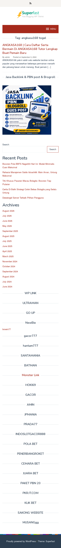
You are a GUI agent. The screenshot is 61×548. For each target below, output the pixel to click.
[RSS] (30, 3)
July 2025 (7, 241)
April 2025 (7, 251)
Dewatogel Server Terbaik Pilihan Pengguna (23, 197)
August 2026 (8, 210)
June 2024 (7, 286)
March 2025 (8, 256)
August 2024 (8, 276)
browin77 (6, 329)
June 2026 (7, 220)
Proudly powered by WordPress (21, 541)
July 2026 (7, 215)
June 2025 (7, 246)
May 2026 (7, 225)
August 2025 (8, 236)
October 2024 (8, 266)
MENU (53, 29)
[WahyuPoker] (30, 13)
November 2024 (9, 261)
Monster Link (30, 375)
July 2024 (7, 281)
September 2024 (10, 271)
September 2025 (10, 231)
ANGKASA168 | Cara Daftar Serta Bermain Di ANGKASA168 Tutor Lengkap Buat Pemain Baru (30, 49)
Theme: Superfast (46, 541)
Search (5, 144)
